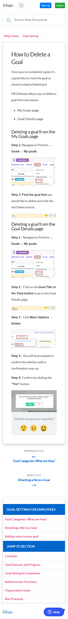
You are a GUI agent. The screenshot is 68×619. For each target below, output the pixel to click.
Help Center (11, 36)
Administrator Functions (21, 581)
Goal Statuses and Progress (22, 564)
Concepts (11, 556)
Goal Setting (30, 36)
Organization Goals (17, 590)
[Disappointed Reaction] (24, 427)
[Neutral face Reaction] (34, 427)
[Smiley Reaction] (44, 427)
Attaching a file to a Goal (21, 527)
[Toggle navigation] (21, 5)
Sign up (45, 5)
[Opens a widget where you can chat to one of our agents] (53, 612)
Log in (59, 5)
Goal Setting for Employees (22, 573)
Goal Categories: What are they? (26, 519)
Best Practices (14, 599)
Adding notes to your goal (21, 536)
